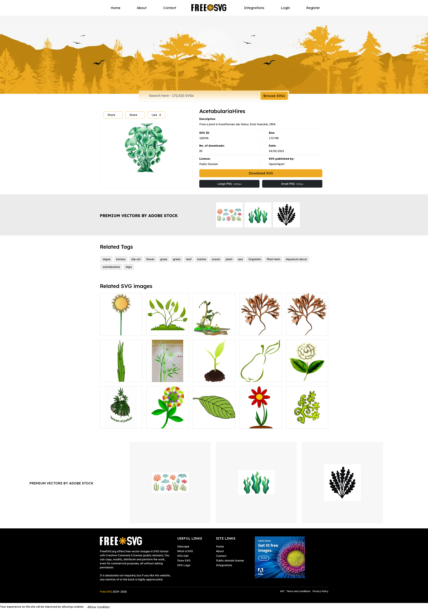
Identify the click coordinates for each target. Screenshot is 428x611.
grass (163, 259)
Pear (246, 377)
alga (129, 267)
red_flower (250, 424)
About (142, 8)
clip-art (136, 259)
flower (150, 259)
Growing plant (159, 331)
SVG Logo (183, 565)
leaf (188, 259)
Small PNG (292, 183)
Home (115, 8)
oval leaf (202, 424)
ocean (216, 259)
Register (313, 8)
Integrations (254, 8)
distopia (201, 331)
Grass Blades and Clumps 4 (121, 377)
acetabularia (111, 267)
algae (107, 259)
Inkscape (183, 546)
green (177, 259)
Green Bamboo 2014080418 (167, 375)
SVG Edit (183, 555)
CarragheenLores (300, 331)
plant (229, 259)
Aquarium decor (296, 259)
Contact (169, 8)
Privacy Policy (320, 591)
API (282, 591)
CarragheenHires (254, 331)
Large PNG (229, 183)
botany (120, 259)
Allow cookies (98, 607)
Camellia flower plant (303, 377)
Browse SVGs (274, 96)
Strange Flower (160, 424)
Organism (254, 259)
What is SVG (185, 551)
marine (201, 259)
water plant (296, 424)
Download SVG (261, 173)
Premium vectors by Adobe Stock (139, 215)
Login (285, 8)
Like (156, 115)
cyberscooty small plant (211, 377)
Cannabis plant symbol (118, 424)
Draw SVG (183, 560)
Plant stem (273, 259)
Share (111, 115)
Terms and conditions (298, 591)
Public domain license (230, 560)
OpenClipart (277, 164)
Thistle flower (112, 331)
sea (240, 259)
